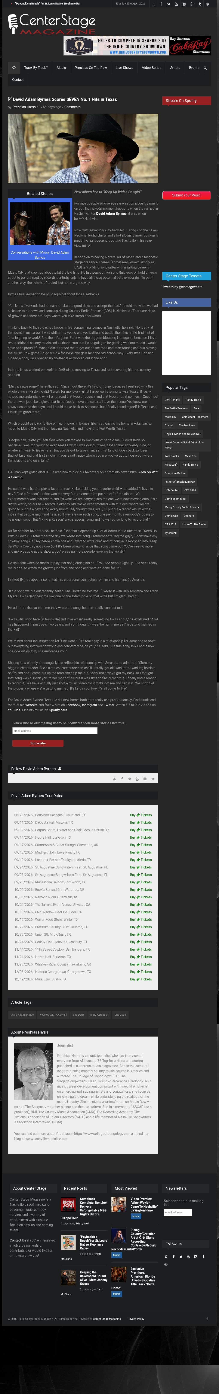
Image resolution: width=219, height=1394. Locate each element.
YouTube (14, 710)
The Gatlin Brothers (176, 408)
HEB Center (171, 490)
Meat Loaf (171, 464)
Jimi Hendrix (172, 399)
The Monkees (187, 425)
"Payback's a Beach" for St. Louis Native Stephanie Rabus (49, 3)
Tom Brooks (172, 456)
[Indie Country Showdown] (137, 45)
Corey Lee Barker (175, 473)
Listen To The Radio (194, 524)
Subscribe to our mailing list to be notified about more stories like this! (69, 723)
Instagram (89, 705)
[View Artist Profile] (59, 769)
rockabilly (170, 416)
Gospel (169, 425)
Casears (189, 515)
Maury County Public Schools (182, 507)
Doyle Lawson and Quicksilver (182, 434)
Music (61, 68)
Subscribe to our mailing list (184, 1203)
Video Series (151, 68)
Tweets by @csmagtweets (182, 287)
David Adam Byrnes (22, 1014)
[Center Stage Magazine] (52, 24)
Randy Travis (193, 399)
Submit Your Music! (186, 195)
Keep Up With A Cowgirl (53, 1014)
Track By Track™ (36, 68)
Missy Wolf (82, 1223)
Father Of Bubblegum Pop (180, 481)
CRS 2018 (170, 524)
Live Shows (124, 68)
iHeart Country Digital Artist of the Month (184, 445)
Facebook (73, 705)
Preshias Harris (24, 107)
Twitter (109, 705)
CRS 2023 (120, 1014)
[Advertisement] (190, 235)
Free (196, 408)
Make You (191, 456)
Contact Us (18, 1240)
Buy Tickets (141, 815)
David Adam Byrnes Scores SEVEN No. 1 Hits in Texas (65, 99)
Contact (18, 80)
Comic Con (171, 515)
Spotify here (58, 710)
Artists (175, 68)
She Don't (78, 1014)
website (31, 705)
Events (194, 68)
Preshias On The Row (91, 68)
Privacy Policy (136, 1318)
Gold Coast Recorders (195, 416)
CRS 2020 (190, 490)
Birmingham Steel (175, 498)
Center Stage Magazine (107, 1318)
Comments (72, 107)
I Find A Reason (99, 1014)
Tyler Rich (171, 532)
